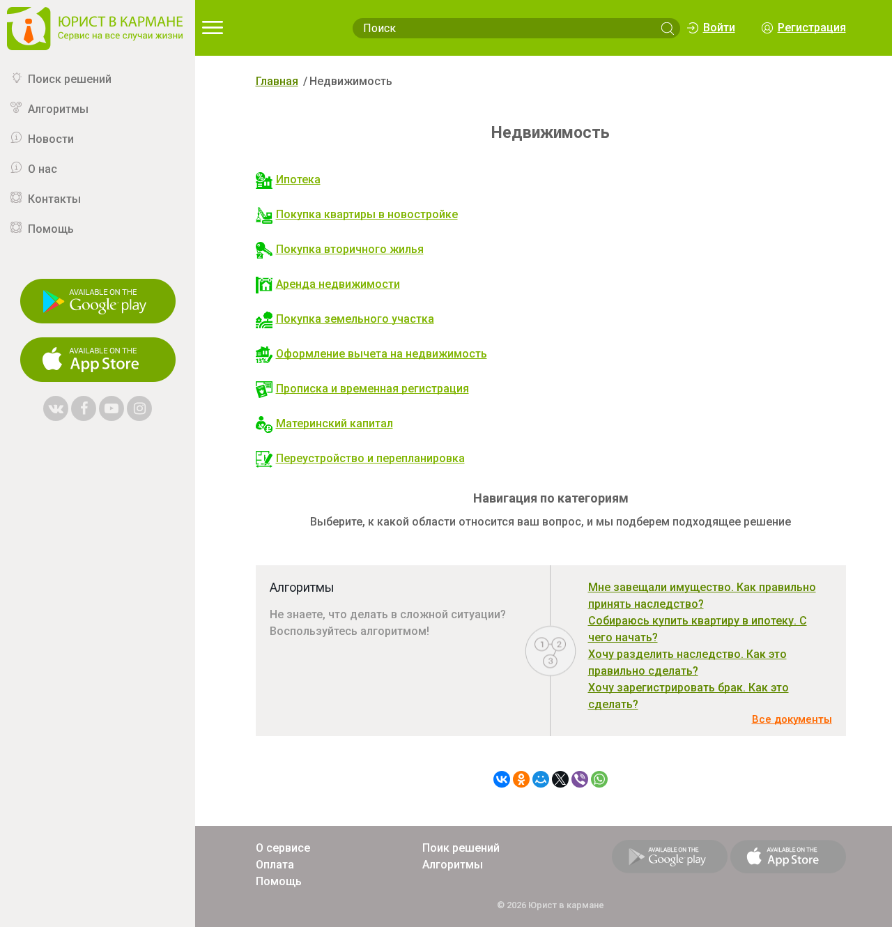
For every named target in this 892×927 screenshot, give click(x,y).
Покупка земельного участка (355, 318)
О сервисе (283, 848)
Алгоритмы (58, 109)
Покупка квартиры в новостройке (367, 214)
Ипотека (298, 179)
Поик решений (461, 848)
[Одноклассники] (521, 779)
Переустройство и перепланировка (370, 458)
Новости (51, 139)
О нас (42, 169)
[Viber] (579, 779)
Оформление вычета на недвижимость (381, 353)
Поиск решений (70, 79)
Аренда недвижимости (338, 284)
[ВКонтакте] (501, 779)
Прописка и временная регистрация (372, 388)
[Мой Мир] (540, 779)
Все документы (792, 719)
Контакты (54, 199)
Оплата (275, 864)
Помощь (51, 229)
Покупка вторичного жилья (350, 249)
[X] (560, 779)
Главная (277, 81)
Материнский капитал (334, 423)
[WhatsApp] (599, 779)
